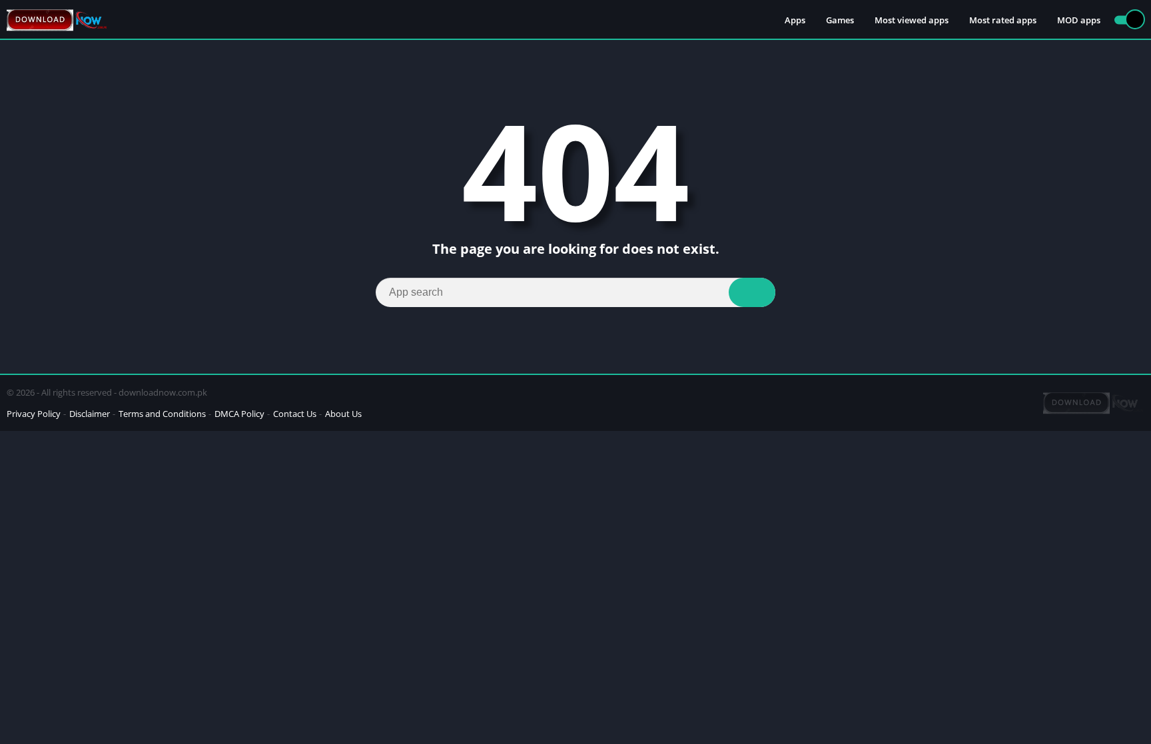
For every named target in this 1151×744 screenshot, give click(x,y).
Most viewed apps (912, 20)
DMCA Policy (239, 414)
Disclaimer (89, 414)
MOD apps (1078, 20)
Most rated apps (1002, 20)
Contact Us (294, 414)
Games (840, 20)
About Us (343, 414)
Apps (795, 20)
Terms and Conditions (162, 414)
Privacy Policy (34, 414)
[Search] (752, 292)
